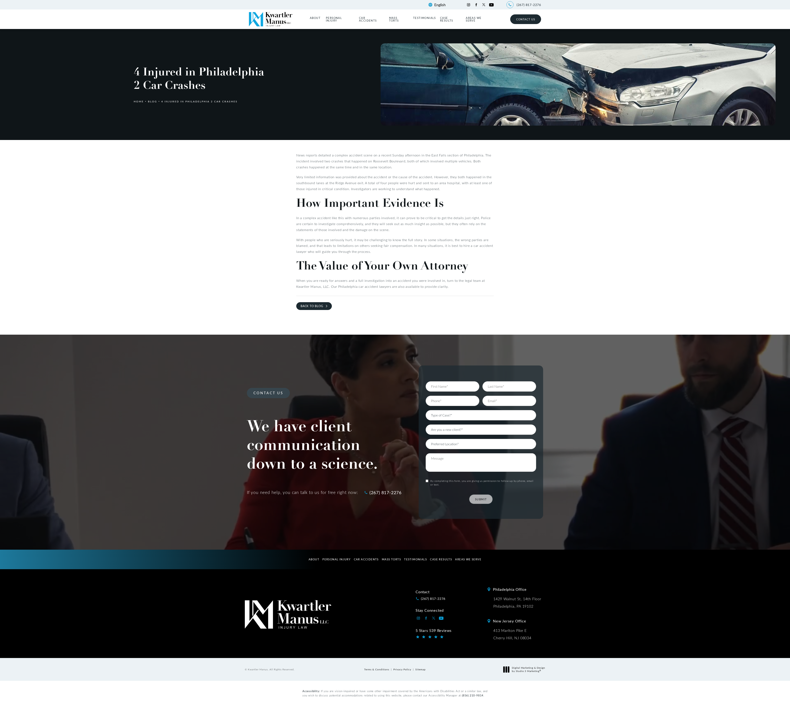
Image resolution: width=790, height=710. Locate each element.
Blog (152, 101)
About (315, 18)
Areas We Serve (473, 19)
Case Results (446, 19)
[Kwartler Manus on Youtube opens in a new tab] (491, 5)
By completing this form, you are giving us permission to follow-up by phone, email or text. (481, 482)
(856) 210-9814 (472, 695)
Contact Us (525, 19)
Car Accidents (368, 19)
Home (139, 101)
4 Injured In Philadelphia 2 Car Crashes (199, 101)
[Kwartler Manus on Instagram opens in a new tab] (468, 5)
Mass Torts (394, 19)
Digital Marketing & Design (528, 669)
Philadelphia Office (510, 589)
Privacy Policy (402, 669)
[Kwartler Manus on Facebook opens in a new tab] (476, 5)
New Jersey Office (509, 621)
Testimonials (424, 18)
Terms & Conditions (376, 669)
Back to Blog (312, 306)
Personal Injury (334, 19)
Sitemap (420, 669)
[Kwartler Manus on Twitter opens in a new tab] (484, 5)
